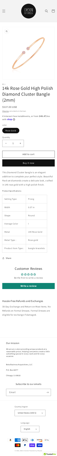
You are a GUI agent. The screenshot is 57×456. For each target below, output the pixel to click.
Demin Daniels (24, 450)
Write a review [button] (28, 286)
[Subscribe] (47, 392)
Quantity (6, 137)
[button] (3, 11)
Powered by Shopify (35, 450)
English (27, 429)
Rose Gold (10, 130)
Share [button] (8, 258)
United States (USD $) (27, 413)
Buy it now (28, 163)
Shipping (5, 111)
